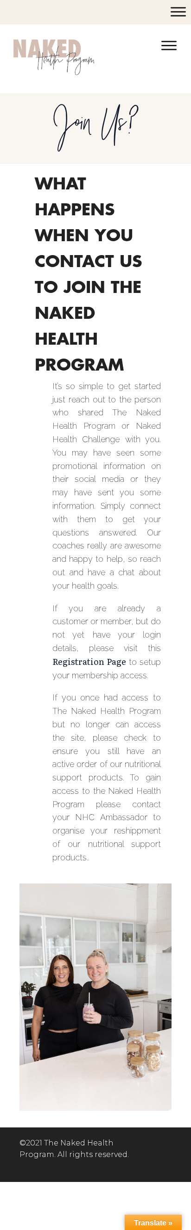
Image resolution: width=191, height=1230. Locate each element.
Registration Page (89, 661)
